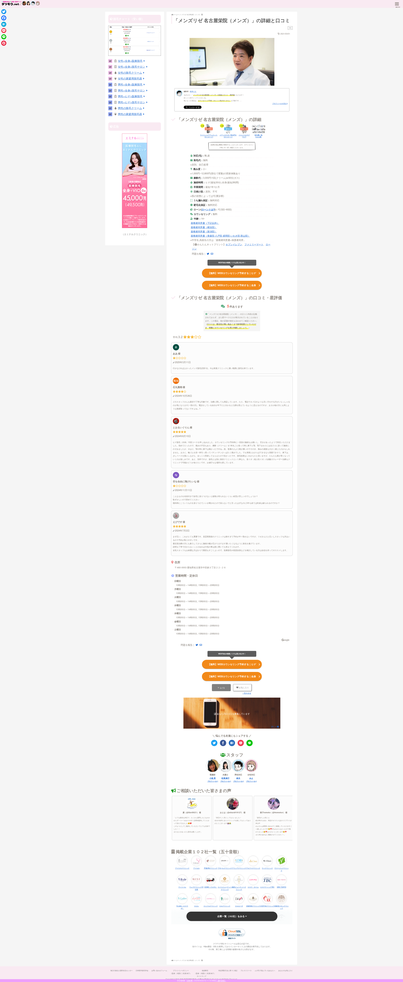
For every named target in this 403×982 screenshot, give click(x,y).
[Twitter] (4, 12)
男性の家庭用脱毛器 (130, 114)
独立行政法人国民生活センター (122, 970)
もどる (222, 687)
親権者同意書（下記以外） (205, 223)
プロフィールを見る (279, 103)
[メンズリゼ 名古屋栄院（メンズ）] (232, 743)
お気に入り (244, 687)
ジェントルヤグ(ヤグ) (244, 136)
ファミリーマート (253, 244)
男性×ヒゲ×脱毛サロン (131, 102)
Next (280, 61)
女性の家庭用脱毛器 (130, 78)
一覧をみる (246, 693)
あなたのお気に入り (285, 970)
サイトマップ (201, 976)
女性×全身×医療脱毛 (130, 61)
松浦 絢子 (225, 778)
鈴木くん (193, 91)
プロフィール (212, 781)
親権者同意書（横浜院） (204, 227)
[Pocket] (4, 30)
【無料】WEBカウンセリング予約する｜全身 (232, 285)
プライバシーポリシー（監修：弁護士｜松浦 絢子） (180, 971)
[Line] (4, 37)
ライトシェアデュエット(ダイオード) (208, 136)
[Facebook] (4, 18)
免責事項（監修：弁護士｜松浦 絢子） (204, 971)
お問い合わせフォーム (159, 970)
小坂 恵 (213, 778)
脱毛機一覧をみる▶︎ (258, 136)
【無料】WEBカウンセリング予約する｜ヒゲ (232, 273)
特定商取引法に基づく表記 (228, 970)
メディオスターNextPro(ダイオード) (228, 136)
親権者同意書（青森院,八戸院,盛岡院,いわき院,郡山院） (220, 235)
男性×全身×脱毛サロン (131, 90)
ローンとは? (208, 209)
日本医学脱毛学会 (142, 970)
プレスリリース (246, 970)
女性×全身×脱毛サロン (131, 67)
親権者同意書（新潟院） (204, 231)
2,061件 (190, 980)
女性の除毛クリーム (130, 72)
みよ (251, 778)
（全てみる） (221, 980)
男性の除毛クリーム (130, 108)
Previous (184, 61)
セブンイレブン (234, 244)
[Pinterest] (4, 43)
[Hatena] (4, 24)
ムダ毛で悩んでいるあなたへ (265, 970)
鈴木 (238, 778)
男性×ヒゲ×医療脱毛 (130, 96)
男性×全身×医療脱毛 (130, 84)
